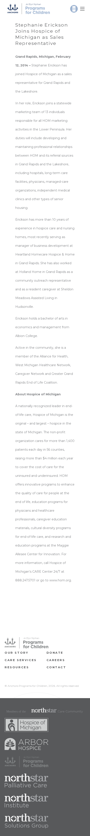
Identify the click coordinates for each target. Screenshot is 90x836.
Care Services (21, 660)
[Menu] (82, 8)
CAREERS (56, 660)
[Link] (28, 8)
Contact (56, 667)
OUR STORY (16, 652)
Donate (55, 652)
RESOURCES (17, 667)
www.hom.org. (60, 580)
